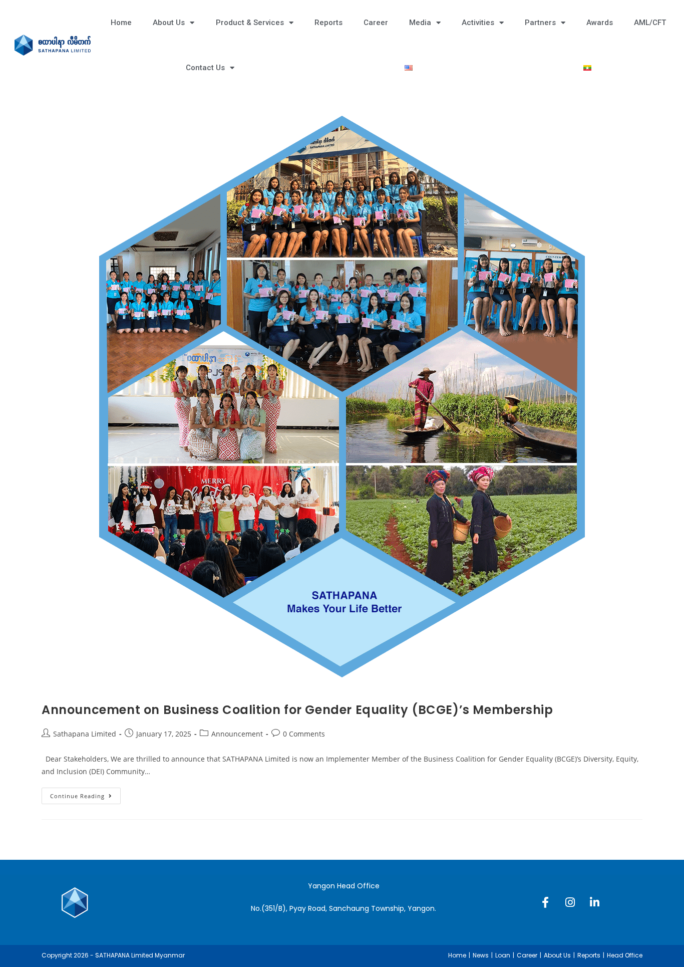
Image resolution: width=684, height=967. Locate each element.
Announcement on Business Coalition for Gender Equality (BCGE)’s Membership (297, 709)
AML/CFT (650, 22)
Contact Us (205, 67)
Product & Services (250, 22)
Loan (502, 955)
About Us (169, 22)
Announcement (237, 734)
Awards (599, 22)
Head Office (624, 955)
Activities (478, 22)
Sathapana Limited (84, 734)
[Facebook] (545, 902)
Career (376, 22)
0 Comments (304, 734)
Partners (540, 22)
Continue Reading (85, 794)
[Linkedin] (594, 902)
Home (121, 22)
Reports (328, 22)
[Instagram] (570, 902)
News (481, 955)
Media (420, 22)
